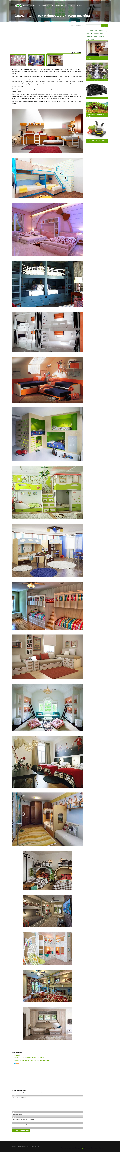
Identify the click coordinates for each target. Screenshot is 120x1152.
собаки (88, 37)
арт (92, 28)
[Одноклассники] (17, 1063)
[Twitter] (15, 1063)
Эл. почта (15, 1117)
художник (103, 37)
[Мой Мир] (18, 1063)
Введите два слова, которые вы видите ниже (25, 1128)
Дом (66, 5)
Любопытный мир (29, 5)
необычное (96, 33)
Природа (45, 5)
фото (98, 37)
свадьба (95, 36)
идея (92, 31)
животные (101, 30)
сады (103, 34)
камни (101, 31)
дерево (102, 28)
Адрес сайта (16, 1122)
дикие (96, 30)
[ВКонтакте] (13, 1063)
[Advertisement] (61, 37)
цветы (88, 39)
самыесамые (89, 36)
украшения (93, 37)
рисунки (92, 34)
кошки (88, 33)
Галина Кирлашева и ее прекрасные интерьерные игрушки (32, 1060)
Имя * (14, 1112)
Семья (72, 5)
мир (91, 33)
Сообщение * (16, 1095)
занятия (88, 31)
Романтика (59, 5)
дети (87, 30)
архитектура (96, 28)
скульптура (101, 36)
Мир (52, 5)
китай (106, 31)
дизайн (91, 30)
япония (92, 39)
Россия (88, 28)
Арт (39, 5)
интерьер (97, 31)
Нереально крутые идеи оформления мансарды (29, 1057)
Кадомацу (17, 1055)
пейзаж (101, 33)
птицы (88, 34)
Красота (79, 5)
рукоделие (98, 34)
